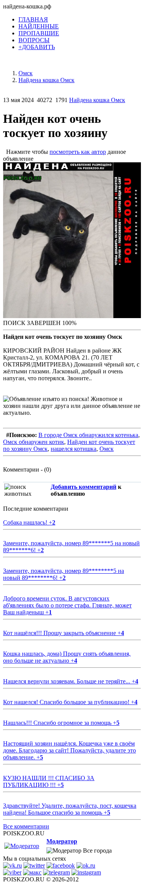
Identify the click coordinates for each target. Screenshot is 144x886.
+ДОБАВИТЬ (36, 47)
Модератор (61, 841)
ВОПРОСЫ (34, 40)
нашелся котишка (73, 448)
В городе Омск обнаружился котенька (88, 435)
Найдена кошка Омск (97, 100)
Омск (106, 448)
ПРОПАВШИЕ (38, 33)
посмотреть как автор (78, 151)
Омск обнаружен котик (33, 442)
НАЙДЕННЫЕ (38, 26)
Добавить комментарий (83, 486)
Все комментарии (26, 826)
